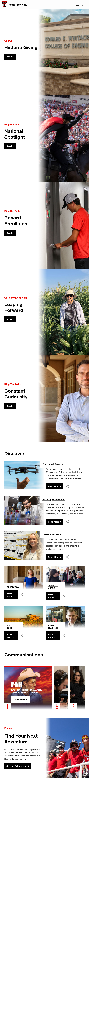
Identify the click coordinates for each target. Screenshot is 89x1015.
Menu (77, 4)
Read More (53, 486)
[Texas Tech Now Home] (3, 4)
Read (9, 56)
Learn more (19, 699)
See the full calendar (16, 766)
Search (82, 4)
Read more (9, 594)
